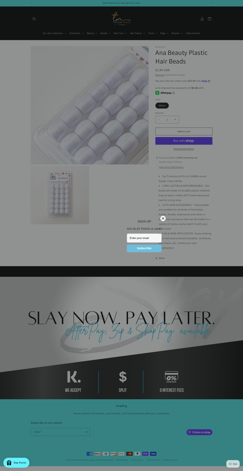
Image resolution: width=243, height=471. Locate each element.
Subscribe (144, 248)
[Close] (163, 218)
